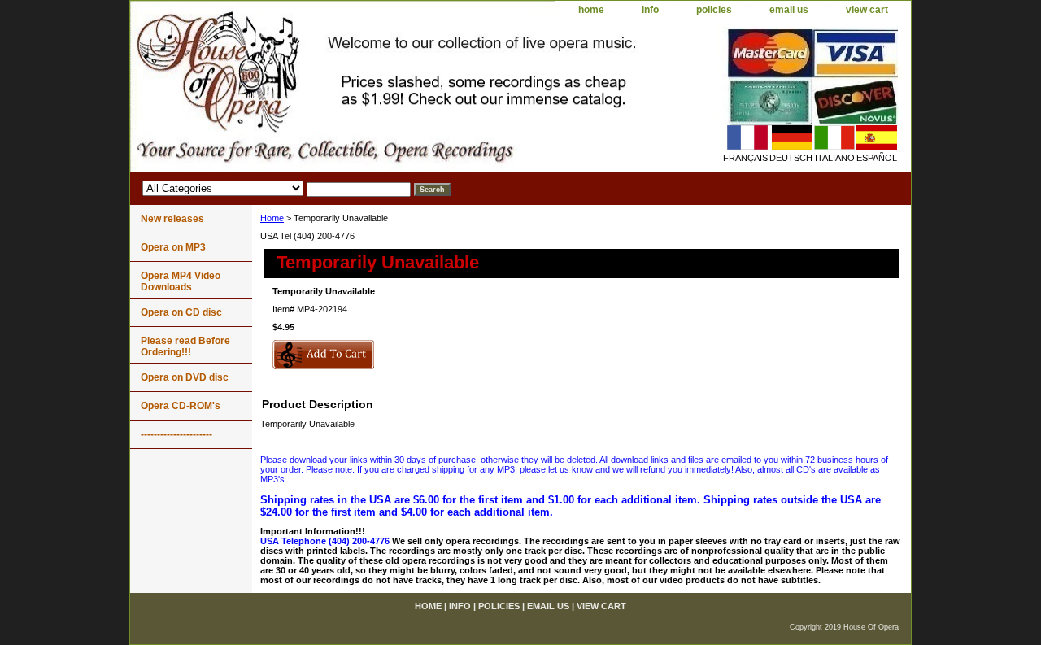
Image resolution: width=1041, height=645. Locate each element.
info (650, 9)
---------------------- (176, 434)
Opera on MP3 (173, 247)
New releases (172, 218)
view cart (867, 9)
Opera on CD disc (181, 312)
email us (788, 9)
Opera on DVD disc (185, 377)
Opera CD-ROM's (180, 406)
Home (272, 218)
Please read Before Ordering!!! (185, 346)
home (591, 9)
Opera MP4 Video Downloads (180, 281)
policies (714, 9)
